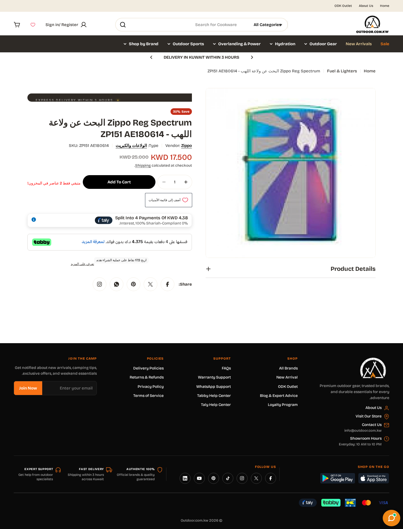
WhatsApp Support (213, 386)
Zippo (186, 145)
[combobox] (201, 25)
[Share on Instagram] (99, 284)
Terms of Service (148, 395)
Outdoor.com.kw (194, 520)
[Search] (123, 24)
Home (384, 6)
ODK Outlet (343, 6)
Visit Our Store (369, 416)
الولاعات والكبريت (131, 145)
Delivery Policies (148, 368)
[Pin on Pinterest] (133, 284)
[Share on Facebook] (167, 284)
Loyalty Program (283, 404)
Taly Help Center (216, 404)
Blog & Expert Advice (279, 395)
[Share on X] (150, 284)
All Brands (288, 368)
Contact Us (372, 424)
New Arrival (287, 377)
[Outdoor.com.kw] (372, 359)
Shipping (143, 165)
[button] (252, 57)
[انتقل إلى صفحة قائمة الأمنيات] (33, 25)
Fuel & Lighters (342, 71)
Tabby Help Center (214, 395)
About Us (366, 6)
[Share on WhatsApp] (116, 284)
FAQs (226, 368)
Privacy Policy (151, 386)
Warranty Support (214, 377)
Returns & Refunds (147, 377)
